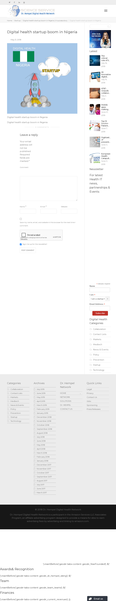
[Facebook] (14, 2)
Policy (96, 354)
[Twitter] (9, 2)
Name (22, 207)
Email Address (97, 304)
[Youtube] (24, 2)
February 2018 (43, 457)
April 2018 (41, 449)
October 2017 (43, 473)
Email (42, 207)
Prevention (98, 360)
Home (9, 20)
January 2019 (42, 413)
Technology (98, 370)
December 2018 (44, 417)
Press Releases (93, 409)
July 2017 (40, 484)
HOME (63, 393)
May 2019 (41, 397)
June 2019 (41, 393)
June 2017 (41, 488)
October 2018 (43, 425)
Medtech (97, 344)
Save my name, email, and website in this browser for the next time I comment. (47, 224)
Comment (24, 167)
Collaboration (99, 329)
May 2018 (41, 445)
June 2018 (41, 441)
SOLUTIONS (65, 401)
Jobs (89, 401)
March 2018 (42, 453)
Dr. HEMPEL (65, 405)
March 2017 (42, 492)
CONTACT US (66, 409)
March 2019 (42, 405)
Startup (17, 20)
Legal (89, 389)
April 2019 (41, 401)
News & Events (101, 349)
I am (92, 294)
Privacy (90, 393)
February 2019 (43, 409)
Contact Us (92, 397)
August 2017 (42, 480)
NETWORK (65, 397)
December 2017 (44, 465)
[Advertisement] (56, 157)
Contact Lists (99, 334)
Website (64, 207)
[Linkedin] (19, 2)
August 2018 (42, 433)
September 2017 (44, 477)
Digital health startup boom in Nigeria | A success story (45, 20)
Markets (97, 339)
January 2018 (42, 461)
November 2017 (44, 469)
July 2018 (41, 437)
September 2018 (44, 429)
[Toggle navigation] (106, 10)
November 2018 (44, 421)
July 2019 (40, 389)
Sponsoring (92, 405)
